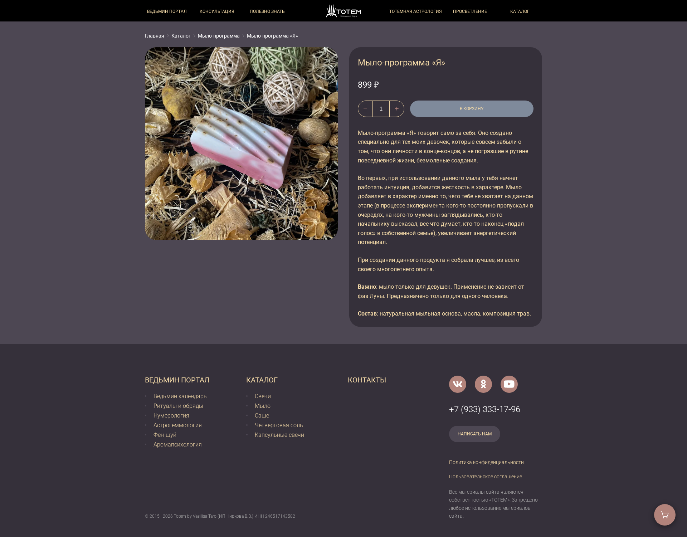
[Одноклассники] (483, 384)
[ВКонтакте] (457, 384)
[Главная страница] (343, 11)
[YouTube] (509, 384)
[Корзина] (665, 515)
